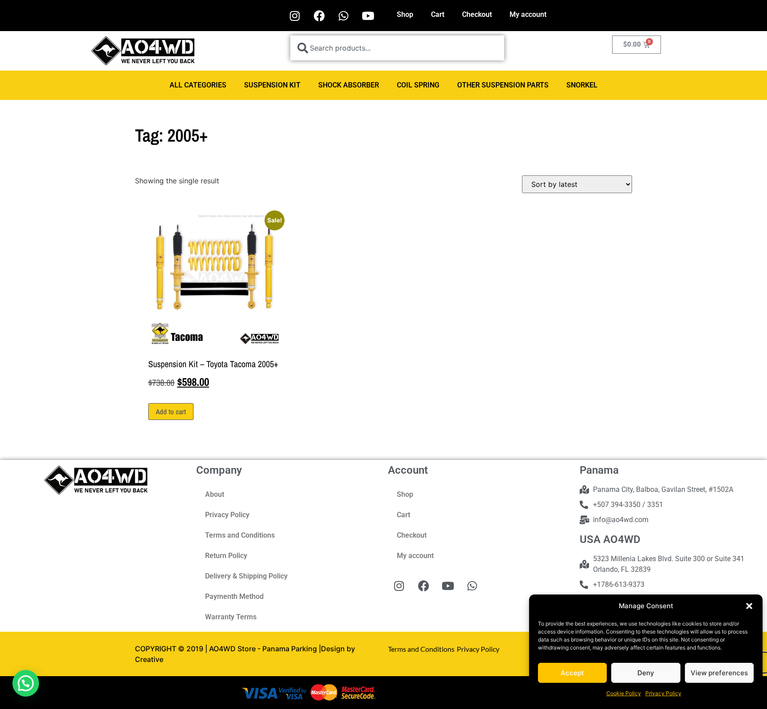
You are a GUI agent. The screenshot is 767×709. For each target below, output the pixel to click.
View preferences (719, 673)
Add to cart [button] (171, 411)
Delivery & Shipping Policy (246, 576)
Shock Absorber (348, 85)
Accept (572, 673)
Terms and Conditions (240, 535)
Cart (437, 14)
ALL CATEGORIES (198, 85)
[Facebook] (319, 15)
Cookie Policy (623, 693)
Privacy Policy (663, 693)
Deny (645, 673)
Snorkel (581, 85)
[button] (749, 606)
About (214, 494)
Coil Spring (418, 85)
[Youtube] (368, 15)
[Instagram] (295, 15)
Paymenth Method (234, 596)
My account (528, 14)
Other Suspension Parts (503, 85)
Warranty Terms (231, 617)
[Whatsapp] (343, 15)
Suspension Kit (272, 85)
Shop (405, 14)
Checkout (477, 14)
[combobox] (397, 48)
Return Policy (226, 555)
